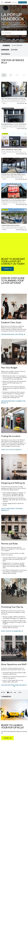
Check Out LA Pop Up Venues (10, 449)
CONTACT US (7, 269)
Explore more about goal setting (12, 334)
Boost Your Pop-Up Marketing (11, 631)
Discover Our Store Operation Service (14, 685)
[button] (16, 197)
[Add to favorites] (25, 83)
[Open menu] (2, 2)
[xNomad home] (7, 2)
